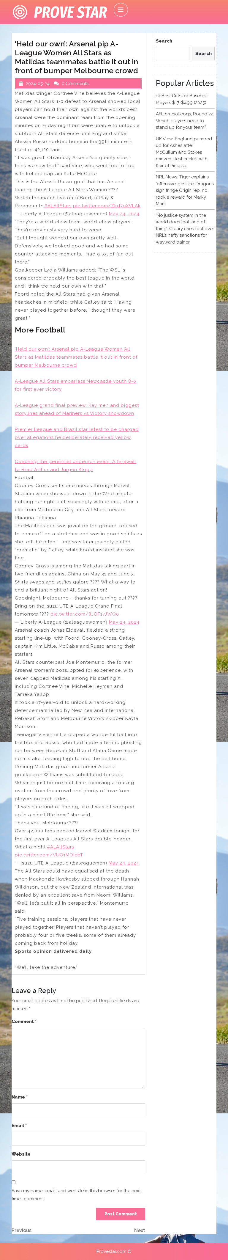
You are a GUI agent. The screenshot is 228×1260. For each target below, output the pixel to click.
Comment (24, 1021)
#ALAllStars (58, 205)
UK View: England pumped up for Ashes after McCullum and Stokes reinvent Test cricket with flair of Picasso (184, 152)
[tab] (121, 10)
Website (21, 1154)
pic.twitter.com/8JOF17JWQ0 (84, 614)
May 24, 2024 (124, 213)
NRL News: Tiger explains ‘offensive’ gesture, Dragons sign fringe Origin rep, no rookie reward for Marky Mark (185, 190)
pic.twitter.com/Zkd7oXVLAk (107, 205)
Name (20, 1097)
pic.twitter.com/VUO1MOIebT (49, 855)
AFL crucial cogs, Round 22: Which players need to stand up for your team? (185, 120)
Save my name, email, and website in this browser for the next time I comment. (76, 1194)
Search (164, 41)
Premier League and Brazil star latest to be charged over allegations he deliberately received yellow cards (77, 437)
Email (19, 1125)
